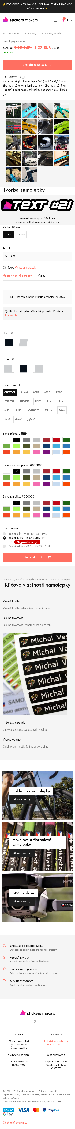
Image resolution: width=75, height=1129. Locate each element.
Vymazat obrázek (25, 268)
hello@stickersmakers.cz (56, 1041)
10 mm (8, 234)
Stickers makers (11, 33)
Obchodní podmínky (15, 1123)
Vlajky (41, 276)
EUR (69, 20)
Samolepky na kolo (51, 33)
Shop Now (20, 799)
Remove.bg (11, 315)
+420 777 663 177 (56, 1044)
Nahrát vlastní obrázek (17, 276)
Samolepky (30, 33)
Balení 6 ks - (27, 534)
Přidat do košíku (35, 557)
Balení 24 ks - (29, 546)
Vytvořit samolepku (35, 65)
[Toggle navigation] (55, 20)
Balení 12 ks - (26, 540)
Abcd (9, 392)
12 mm (21, 234)
